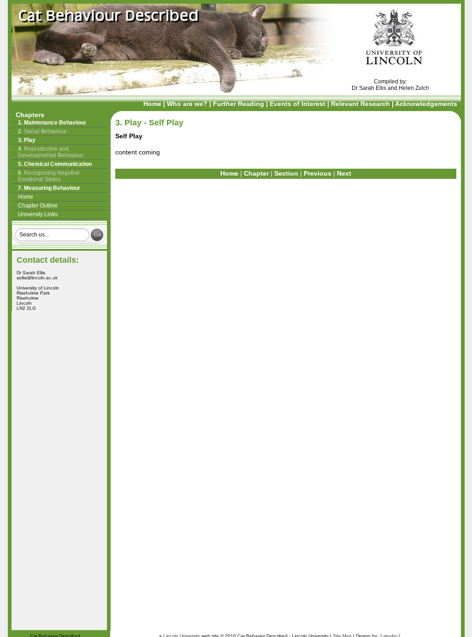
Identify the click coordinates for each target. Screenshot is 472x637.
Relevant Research (361, 103)
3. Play (129, 122)
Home (152, 103)
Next (344, 173)
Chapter (256, 173)
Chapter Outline (38, 205)
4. (50, 152)
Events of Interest (298, 103)
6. (49, 176)
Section (286, 173)
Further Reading (239, 103)
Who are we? (188, 103)
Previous (317, 173)
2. (42, 131)
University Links (38, 214)
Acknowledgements (426, 103)
